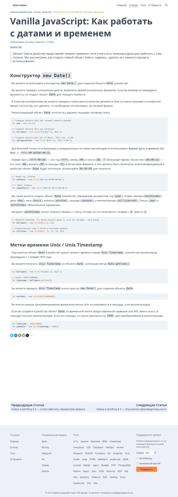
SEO (120, 471)
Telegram (47, 453)
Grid (127, 453)
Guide (76, 459)
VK (43, 459)
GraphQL (118, 453)
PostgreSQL (124, 465)
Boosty (45, 447)
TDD (105, 477)
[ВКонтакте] (15, 335)
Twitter (45, 465)
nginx (96, 465)
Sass (94, 471)
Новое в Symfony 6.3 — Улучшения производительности (132, 409)
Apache (84, 441)
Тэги (143, 5)
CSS (89, 447)
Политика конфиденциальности (117, 492)
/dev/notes (20, 5)
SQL (126, 471)
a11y (75, 441)
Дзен (44, 441)
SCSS (101, 471)
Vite (95, 483)
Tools (123, 477)
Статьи (133, 5)
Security (111, 471)
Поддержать (146, 469)
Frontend (100, 453)
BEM (104, 441)
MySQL (86, 465)
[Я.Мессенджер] (11, 335)
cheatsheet (115, 441)
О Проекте (154, 5)
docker (120, 447)
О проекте (94, 492)
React (86, 471)
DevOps (110, 447)
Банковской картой (149, 463)
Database (98, 447)
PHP (113, 465)
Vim (89, 483)
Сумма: (140, 452)
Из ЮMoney (145, 458)
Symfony (84, 477)
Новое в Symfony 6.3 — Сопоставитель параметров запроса (48, 409)
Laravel (77, 465)
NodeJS (105, 465)
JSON (125, 459)
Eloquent (78, 453)
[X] (27, 335)
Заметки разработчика (21, 12)
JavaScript (46, 12)
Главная (122, 5)
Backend (95, 441)
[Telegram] (23, 335)
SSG (75, 477)
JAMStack (103, 459)
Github (45, 471)
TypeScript (78, 483)
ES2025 (89, 453)
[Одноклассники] (19, 335)
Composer (78, 447)
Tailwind (96, 477)
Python (77, 471)
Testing (113, 477)
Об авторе (82, 492)
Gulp (84, 459)
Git (109, 453)
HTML (93, 459)
